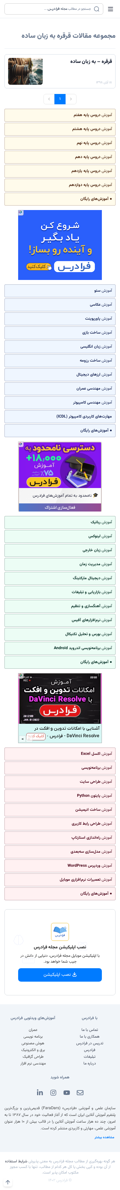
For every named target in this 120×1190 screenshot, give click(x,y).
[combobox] (50, 9)
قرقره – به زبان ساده (91, 62)
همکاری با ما (90, 1037)
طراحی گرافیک (33, 1057)
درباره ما (89, 1064)
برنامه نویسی (33, 1037)
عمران (33, 1030)
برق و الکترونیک (33, 1050)
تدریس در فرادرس (89, 1043)
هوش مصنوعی (32, 1043)
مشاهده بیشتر (104, 1137)
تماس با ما (89, 1030)
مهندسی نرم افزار (33, 1064)
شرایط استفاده (16, 1161)
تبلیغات (89, 1057)
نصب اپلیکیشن (57, 974)
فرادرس (89, 1050)
